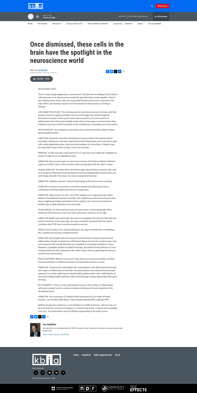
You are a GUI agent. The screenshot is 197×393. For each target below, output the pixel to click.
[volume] (37, 16)
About (140, 24)
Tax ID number (154, 24)
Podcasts (56, 24)
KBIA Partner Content (98, 24)
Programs (42, 24)
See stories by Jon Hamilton (56, 334)
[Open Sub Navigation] (34, 24)
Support (129, 24)
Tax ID (117, 355)
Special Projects (74, 24)
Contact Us (86, 355)
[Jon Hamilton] (35, 330)
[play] (30, 16)
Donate (163, 6)
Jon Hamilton (42, 70)
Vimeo (76, 355)
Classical (117, 24)
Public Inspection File (103, 355)
